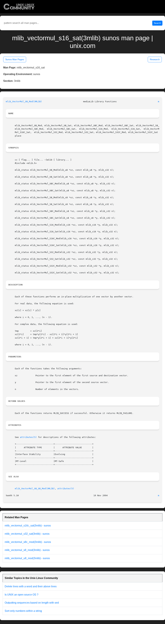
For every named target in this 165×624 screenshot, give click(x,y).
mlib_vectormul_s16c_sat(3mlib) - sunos (28, 525)
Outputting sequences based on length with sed (32, 602)
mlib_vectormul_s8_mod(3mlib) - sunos (27, 550)
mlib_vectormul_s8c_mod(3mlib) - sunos (28, 542)
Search (157, 23)
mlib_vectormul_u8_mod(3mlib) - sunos (27, 558)
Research (155, 59)
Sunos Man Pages (14, 59)
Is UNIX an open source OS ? (21, 594)
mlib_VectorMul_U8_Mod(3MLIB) (24, 101)
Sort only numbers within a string (23, 611)
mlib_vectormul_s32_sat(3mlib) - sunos (27, 533)
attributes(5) (28, 437)
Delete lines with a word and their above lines (31, 586)
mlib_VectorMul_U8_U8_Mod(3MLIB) (35, 488)
